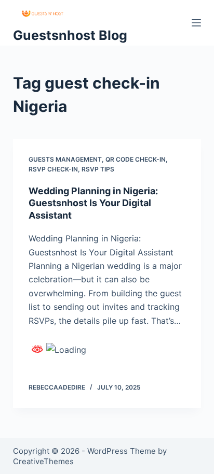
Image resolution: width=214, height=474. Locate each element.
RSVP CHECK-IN (53, 169)
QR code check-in (135, 159)
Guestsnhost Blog (70, 35)
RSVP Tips (98, 169)
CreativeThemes (43, 461)
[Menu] (196, 22)
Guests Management (65, 159)
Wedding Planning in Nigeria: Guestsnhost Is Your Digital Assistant (93, 203)
